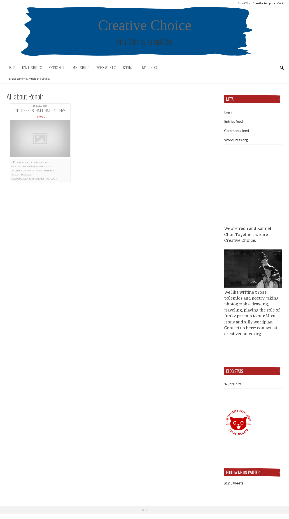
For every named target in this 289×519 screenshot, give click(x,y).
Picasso (23, 178)
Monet (40, 170)
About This (244, 3)
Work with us (106, 67)
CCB (144, 509)
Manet (31, 170)
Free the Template (264, 3)
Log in (228, 112)
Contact (282, 3)
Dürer (31, 166)
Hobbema (41, 166)
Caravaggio (22, 162)
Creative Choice (144, 25)
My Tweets (233, 483)
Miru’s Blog (81, 67)
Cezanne (35, 162)
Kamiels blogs (32, 67)
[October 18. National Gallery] (40, 139)
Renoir (41, 178)
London (22, 170)
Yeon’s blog (57, 67)
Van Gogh (51, 178)
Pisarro (32, 178)
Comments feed (236, 130)
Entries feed (233, 121)
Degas (24, 166)
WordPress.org (236, 140)
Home (23, 78)
